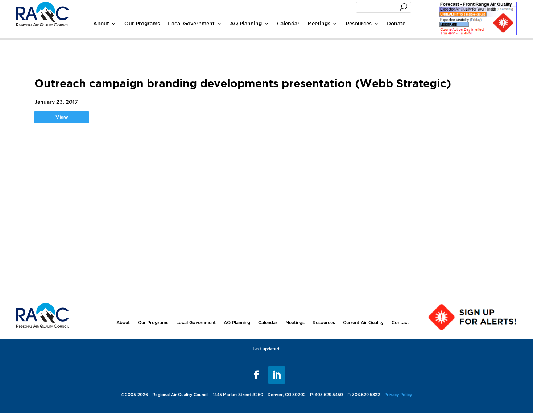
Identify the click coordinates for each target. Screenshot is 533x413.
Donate (396, 23)
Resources (359, 23)
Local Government (191, 23)
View (61, 117)
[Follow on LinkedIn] (276, 375)
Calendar (288, 23)
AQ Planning (246, 23)
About (101, 23)
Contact (400, 322)
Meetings (318, 23)
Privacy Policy (398, 394)
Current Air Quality (363, 322)
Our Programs (142, 23)
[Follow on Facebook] (256, 375)
